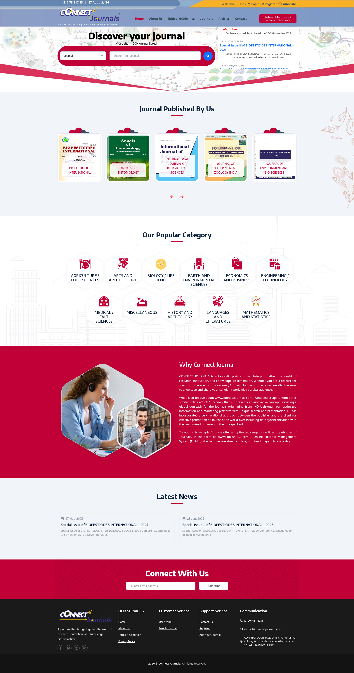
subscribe (289, 4)
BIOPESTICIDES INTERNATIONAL (79, 170)
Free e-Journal (168, 628)
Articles (224, 19)
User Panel (165, 622)
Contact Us (206, 622)
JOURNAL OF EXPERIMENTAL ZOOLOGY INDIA (225, 168)
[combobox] (83, 55)
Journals (206, 19)
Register (204, 628)
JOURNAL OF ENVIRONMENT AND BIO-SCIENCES (274, 168)
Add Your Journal (210, 635)
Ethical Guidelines (181, 19)
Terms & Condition (129, 635)
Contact (241, 19)
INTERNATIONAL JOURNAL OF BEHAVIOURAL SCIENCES (177, 166)
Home (139, 19)
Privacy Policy (126, 641)
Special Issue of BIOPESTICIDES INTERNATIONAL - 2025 (104, 524)
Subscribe (214, 586)
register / (272, 4)
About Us (156, 19)
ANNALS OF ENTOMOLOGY (128, 170)
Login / (256, 4)
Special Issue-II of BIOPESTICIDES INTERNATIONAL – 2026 (227, 524)
